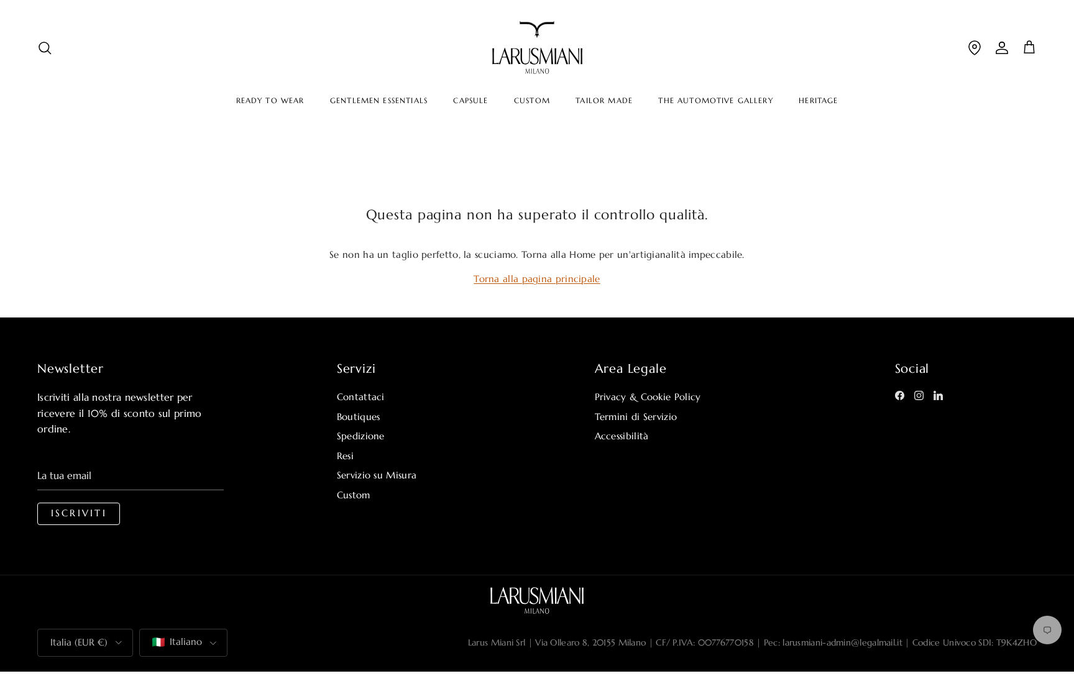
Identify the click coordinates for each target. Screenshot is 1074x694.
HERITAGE (818, 100)
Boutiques (358, 416)
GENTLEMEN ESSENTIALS (379, 100)
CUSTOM (532, 100)
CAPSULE (470, 100)
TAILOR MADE (604, 100)
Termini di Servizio (636, 416)
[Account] (1001, 47)
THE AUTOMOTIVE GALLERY (715, 100)
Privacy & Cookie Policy (648, 397)
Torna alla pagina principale (537, 279)
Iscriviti (79, 513)
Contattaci (361, 397)
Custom (353, 495)
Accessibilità (622, 436)
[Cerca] (44, 47)
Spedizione (361, 436)
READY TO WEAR (270, 100)
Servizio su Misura (376, 475)
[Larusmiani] (537, 47)
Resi (345, 456)
